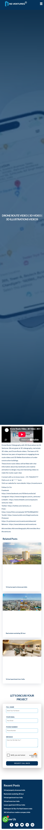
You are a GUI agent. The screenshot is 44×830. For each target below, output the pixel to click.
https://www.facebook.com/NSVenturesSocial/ (19, 493)
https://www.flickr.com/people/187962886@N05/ (20, 512)
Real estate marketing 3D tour (16, 633)
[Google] (32, 825)
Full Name (10, 707)
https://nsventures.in (34, 483)
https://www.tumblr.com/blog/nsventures (23, 515)
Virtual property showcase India (16, 587)
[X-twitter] (27, 825)
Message (9, 737)
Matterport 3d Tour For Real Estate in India (18, 809)
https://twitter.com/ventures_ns (19, 506)
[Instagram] (17, 825)
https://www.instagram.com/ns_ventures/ (25, 496)
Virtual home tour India (11, 801)
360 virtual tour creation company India (17, 812)
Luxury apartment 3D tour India (14, 805)
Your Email (10, 717)
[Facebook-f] (11, 825)
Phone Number (12, 727)
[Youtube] (22, 825)
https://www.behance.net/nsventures (22, 524)
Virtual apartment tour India (15, 679)
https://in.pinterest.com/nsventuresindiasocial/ (19, 521)
